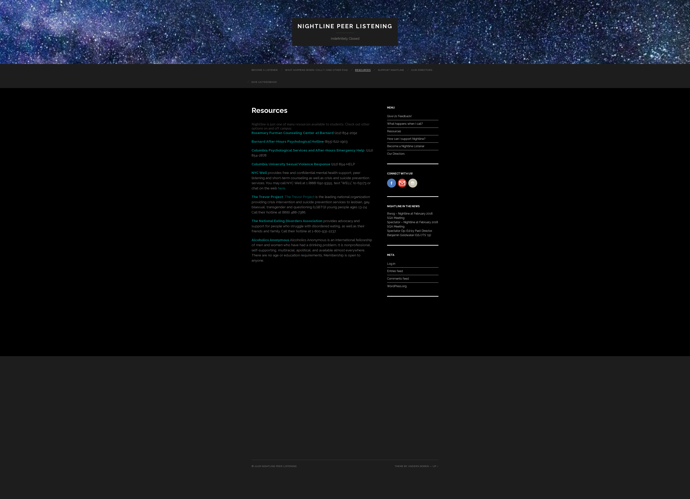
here (281, 188)
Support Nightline (391, 70)
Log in (391, 263)
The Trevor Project (267, 197)
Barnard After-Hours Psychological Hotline (288, 141)
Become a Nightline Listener (405, 146)
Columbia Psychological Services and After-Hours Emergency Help (308, 150)
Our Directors (421, 70)
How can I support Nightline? (406, 139)
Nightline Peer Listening (345, 26)
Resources (363, 70)
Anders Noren (418, 466)
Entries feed (395, 271)
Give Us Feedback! (264, 82)
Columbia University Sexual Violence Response (291, 164)
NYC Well (259, 173)
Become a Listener (265, 70)
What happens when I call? (405, 123)
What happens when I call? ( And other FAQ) (316, 70)
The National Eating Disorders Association (287, 221)
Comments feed (398, 278)
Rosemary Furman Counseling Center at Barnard (293, 133)
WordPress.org (397, 286)
